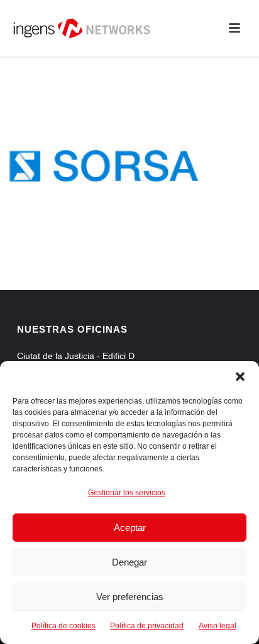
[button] (240, 376)
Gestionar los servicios (126, 492)
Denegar (129, 562)
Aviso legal (217, 625)
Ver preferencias (129, 596)
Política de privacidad (147, 625)
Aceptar (130, 527)
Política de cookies (63, 625)
